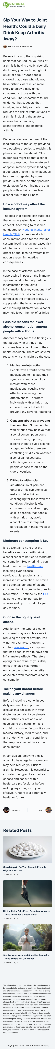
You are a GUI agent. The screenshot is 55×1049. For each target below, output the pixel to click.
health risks (35, 566)
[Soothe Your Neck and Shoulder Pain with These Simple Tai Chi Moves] (27, 937)
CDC (46, 594)
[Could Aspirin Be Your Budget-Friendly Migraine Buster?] (27, 849)
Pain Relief (27, 46)
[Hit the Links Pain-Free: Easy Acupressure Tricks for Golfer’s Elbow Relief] (27, 893)
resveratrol (21, 647)
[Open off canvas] (50, 5)
